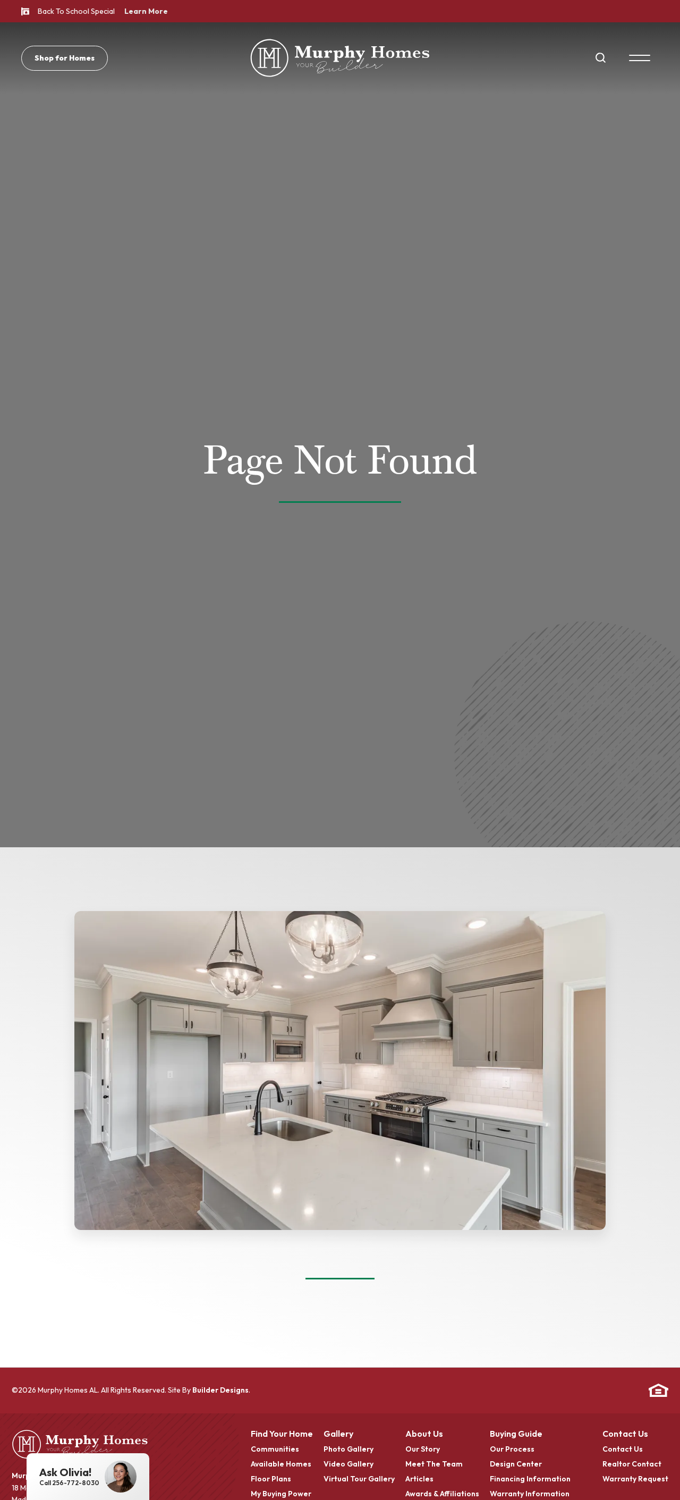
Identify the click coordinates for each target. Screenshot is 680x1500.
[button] (600, 58)
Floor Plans (271, 1479)
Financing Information (530, 1479)
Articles (419, 1479)
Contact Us (625, 1434)
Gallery (338, 1434)
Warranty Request (635, 1479)
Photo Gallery (348, 1449)
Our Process (512, 1449)
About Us (424, 1434)
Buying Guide (516, 1434)
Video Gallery (348, 1464)
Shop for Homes (65, 58)
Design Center (516, 1464)
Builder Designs (220, 1390)
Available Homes (281, 1464)
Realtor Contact (631, 1464)
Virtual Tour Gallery (359, 1479)
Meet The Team (434, 1464)
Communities (275, 1449)
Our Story (422, 1449)
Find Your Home (282, 1434)
